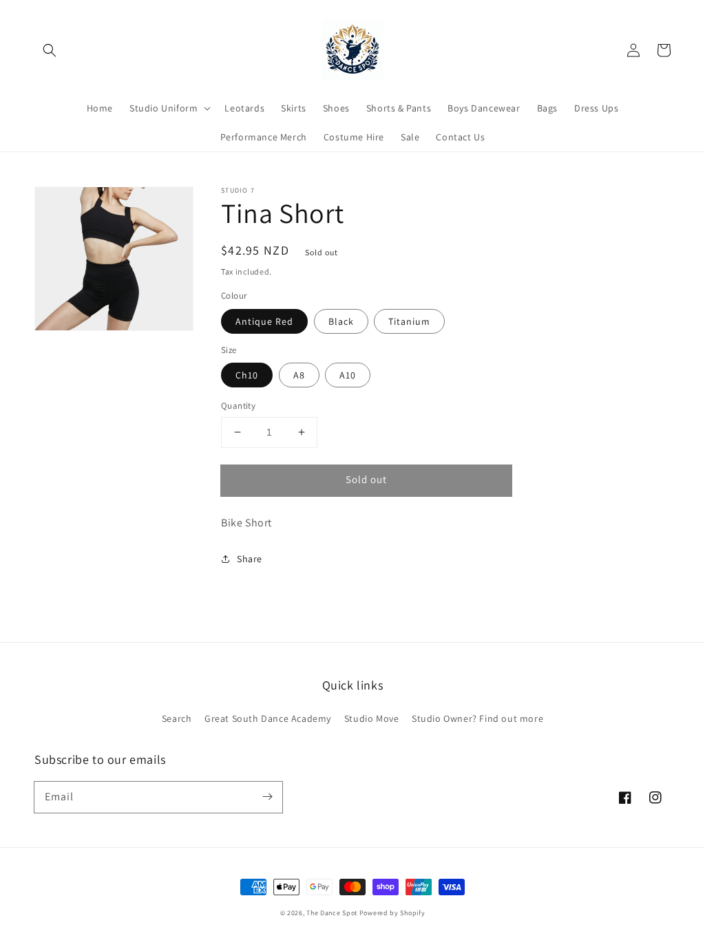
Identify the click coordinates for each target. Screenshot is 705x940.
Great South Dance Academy (267, 718)
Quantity (238, 406)
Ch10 (246, 375)
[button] (49, 50)
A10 (347, 375)
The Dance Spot (331, 912)
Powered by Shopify (392, 912)
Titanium (409, 321)
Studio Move (371, 718)
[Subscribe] (267, 797)
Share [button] (249, 559)
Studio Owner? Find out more (477, 718)
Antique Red (264, 321)
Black (341, 321)
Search (177, 718)
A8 (299, 375)
